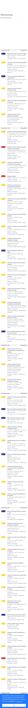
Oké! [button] (14, 705)
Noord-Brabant (10, 628)
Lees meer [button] (19, 701)
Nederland (3, 17)
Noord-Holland (10, 58)
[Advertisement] (14, 34)
